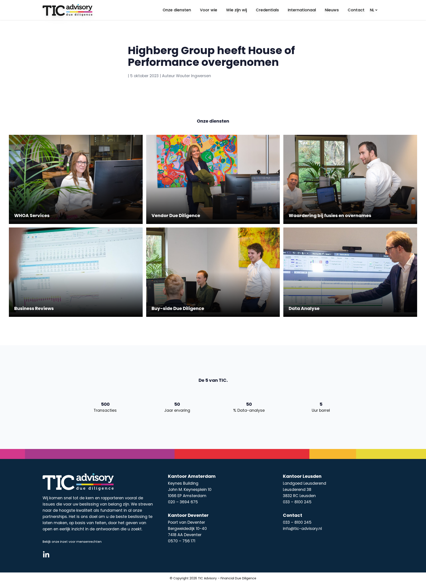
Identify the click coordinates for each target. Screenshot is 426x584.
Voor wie (208, 10)
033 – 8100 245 (297, 522)
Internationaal (302, 10)
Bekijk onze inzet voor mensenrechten (72, 541)
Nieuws (332, 10)
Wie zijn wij (236, 10)
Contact (356, 10)
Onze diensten (177, 10)
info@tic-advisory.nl (302, 528)
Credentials (267, 10)
